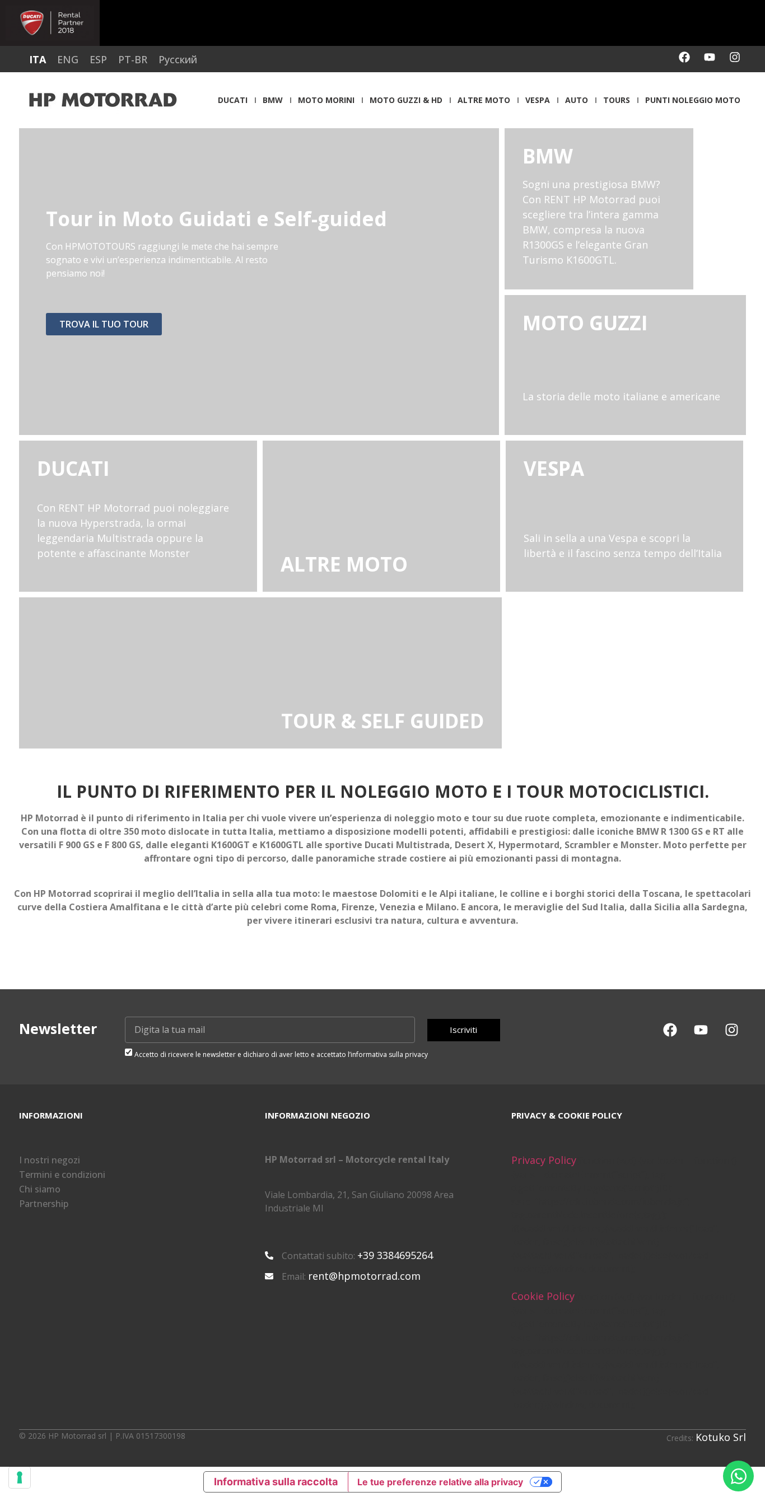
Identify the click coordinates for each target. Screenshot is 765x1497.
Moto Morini (326, 100)
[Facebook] (684, 57)
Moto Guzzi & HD (406, 100)
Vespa (537, 100)
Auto (576, 100)
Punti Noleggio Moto (692, 100)
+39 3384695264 (395, 1255)
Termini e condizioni (62, 1174)
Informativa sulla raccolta (276, 1481)
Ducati (233, 100)
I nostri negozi (49, 1160)
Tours (616, 100)
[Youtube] (709, 57)
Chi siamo (39, 1189)
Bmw (273, 100)
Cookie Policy (543, 1296)
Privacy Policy (543, 1160)
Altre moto (484, 100)
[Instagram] (735, 57)
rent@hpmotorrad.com (364, 1276)
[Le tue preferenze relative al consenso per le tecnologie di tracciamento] (19, 1477)
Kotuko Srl (721, 1437)
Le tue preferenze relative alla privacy (440, 1481)
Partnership (43, 1203)
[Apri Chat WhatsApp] (738, 1476)
